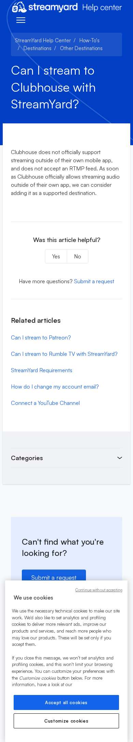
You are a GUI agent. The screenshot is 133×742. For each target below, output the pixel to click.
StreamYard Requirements (41, 370)
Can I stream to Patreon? (41, 337)
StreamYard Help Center (43, 40)
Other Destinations (81, 48)
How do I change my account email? (55, 386)
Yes (56, 256)
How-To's (89, 40)
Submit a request (94, 281)
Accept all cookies (66, 702)
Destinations (37, 48)
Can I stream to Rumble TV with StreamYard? (64, 353)
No (77, 256)
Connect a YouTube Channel (45, 402)
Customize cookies (66, 721)
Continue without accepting (98, 590)
